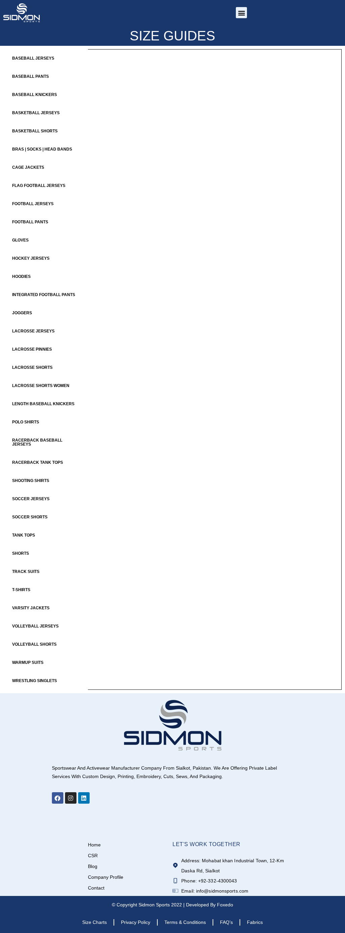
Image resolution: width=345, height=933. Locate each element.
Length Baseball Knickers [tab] (43, 403)
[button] (241, 12)
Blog (92, 866)
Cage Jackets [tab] (28, 167)
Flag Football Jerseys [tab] (38, 185)
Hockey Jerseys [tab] (31, 258)
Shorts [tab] (20, 553)
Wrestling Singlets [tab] (34, 680)
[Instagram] (70, 798)
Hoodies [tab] (21, 276)
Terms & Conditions (185, 922)
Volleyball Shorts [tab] (34, 644)
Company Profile (105, 877)
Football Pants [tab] (30, 222)
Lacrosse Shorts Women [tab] (40, 385)
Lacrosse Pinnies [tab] (32, 349)
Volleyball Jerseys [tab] (35, 626)
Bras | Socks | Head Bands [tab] (42, 149)
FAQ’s (226, 922)
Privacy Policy (135, 922)
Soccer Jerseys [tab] (31, 498)
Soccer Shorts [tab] (30, 517)
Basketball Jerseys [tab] (36, 112)
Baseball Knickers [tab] (34, 94)
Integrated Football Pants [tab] (43, 294)
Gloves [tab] (20, 240)
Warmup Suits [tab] (27, 662)
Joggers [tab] (22, 313)
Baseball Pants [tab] (30, 76)
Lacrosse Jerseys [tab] (33, 331)
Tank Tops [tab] (23, 535)
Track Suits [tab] (25, 571)
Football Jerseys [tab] (33, 203)
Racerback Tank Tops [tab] (37, 462)
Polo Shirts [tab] (25, 422)
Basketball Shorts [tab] (35, 131)
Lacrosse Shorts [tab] (32, 367)
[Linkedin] (84, 798)
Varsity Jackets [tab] (31, 608)
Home (94, 844)
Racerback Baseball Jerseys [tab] (37, 442)
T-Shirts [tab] (21, 589)
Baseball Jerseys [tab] (33, 58)
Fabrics (255, 922)
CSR (93, 855)
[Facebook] (57, 798)
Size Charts (94, 922)
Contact (96, 888)
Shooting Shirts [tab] (30, 480)
